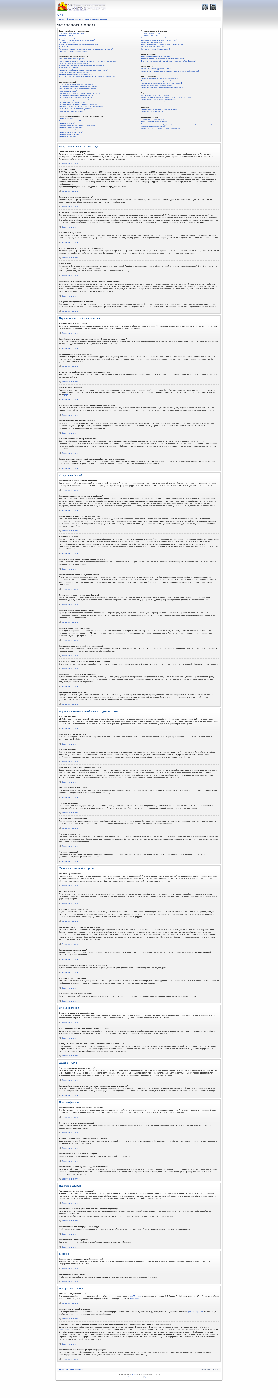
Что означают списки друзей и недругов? (156, 69)
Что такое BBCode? (66, 119)
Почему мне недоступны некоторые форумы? (76, 97)
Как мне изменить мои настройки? (71, 59)
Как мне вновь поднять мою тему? (72, 111)
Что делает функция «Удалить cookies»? (74, 51)
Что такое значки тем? (67, 136)
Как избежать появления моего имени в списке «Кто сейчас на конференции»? (88, 61)
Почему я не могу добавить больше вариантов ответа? (79, 93)
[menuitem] (60, 15)
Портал (61, 19)
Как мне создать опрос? (68, 91)
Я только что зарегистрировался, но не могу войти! (78, 40)
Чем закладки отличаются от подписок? (155, 95)
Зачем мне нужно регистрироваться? (73, 33)
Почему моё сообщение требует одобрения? (75, 109)
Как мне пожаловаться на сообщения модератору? (78, 104)
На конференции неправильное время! (73, 63)
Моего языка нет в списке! (68, 68)
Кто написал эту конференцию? (152, 119)
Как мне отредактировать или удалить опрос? (76, 95)
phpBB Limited (135, 1296)
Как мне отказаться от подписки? (153, 102)
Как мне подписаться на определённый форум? (158, 99)
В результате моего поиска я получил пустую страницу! (161, 83)
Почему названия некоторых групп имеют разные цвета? (162, 44)
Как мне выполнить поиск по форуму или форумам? (160, 78)
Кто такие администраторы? (151, 33)
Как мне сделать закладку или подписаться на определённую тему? (166, 97)
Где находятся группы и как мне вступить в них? (159, 40)
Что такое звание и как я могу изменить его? (75, 74)
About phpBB (135, 1299)
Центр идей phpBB (195, 1312)
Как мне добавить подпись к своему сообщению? (77, 89)
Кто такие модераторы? (149, 35)
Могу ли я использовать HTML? (70, 121)
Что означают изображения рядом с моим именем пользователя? (83, 70)
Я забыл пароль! (65, 46)
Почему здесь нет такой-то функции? (154, 121)
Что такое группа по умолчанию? (153, 46)
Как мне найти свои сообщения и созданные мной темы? (162, 87)
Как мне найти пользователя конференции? (157, 85)
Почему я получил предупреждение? (72, 102)
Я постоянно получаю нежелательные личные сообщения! (162, 59)
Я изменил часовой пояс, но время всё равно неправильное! (81, 65)
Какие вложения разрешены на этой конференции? (159, 109)
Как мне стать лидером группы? (152, 42)
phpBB (67, 395)
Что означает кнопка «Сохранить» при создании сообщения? (81, 106)
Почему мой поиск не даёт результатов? (156, 81)
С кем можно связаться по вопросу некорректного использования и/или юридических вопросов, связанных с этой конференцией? (176, 125)
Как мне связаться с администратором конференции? (161, 128)
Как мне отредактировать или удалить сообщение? (78, 86)
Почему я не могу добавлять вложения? (74, 100)
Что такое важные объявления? (70, 127)
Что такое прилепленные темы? (71, 132)
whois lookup (64, 1329)
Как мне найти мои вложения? (152, 112)
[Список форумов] (81, 6)
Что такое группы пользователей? (153, 38)
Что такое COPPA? (66, 35)
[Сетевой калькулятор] (213, 7)
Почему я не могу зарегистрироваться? (73, 38)
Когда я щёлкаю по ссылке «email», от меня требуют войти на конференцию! (87, 76)
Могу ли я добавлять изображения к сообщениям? (77, 125)
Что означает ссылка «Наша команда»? (155, 49)
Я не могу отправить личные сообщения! (156, 56)
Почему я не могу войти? (68, 42)
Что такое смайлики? (67, 123)
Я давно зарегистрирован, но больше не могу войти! (78, 44)
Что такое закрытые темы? (69, 134)
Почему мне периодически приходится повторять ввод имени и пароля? (86, 49)
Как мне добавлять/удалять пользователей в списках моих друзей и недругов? (170, 71)
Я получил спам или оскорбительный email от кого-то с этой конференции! (168, 61)
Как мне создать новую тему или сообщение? (76, 84)
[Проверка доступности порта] (205, 7)
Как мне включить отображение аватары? (74, 72)
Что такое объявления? (67, 130)
